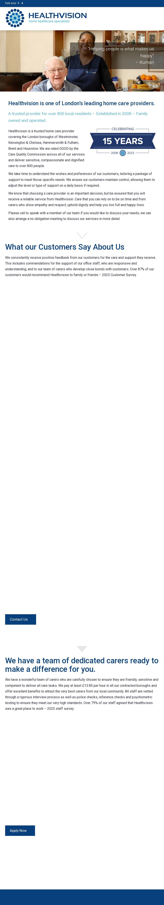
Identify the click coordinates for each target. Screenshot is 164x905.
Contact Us (19, 619)
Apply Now (19, 830)
